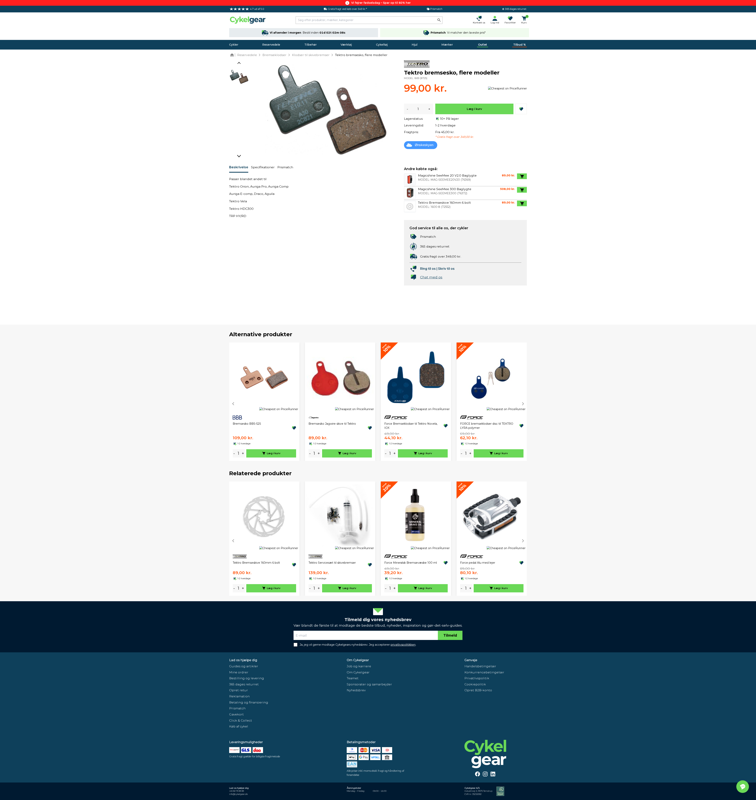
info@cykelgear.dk (238, 794)
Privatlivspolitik (476, 678)
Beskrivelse (238, 167)
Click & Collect (240, 720)
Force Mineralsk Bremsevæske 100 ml (410, 562)
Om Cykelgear (358, 660)
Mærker (447, 44)
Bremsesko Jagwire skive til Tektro (332, 423)
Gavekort (236, 714)
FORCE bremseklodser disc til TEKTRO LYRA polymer (486, 426)
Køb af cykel (238, 726)
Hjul (414, 44)
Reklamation (239, 696)
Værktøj (346, 44)
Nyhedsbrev (356, 690)
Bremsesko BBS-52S (247, 423)
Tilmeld (450, 635)
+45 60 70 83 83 (236, 791)
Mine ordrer (238, 672)
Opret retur (238, 690)
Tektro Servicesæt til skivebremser (332, 562)
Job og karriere (359, 666)
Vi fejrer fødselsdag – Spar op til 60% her (381, 3)
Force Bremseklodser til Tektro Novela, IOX (410, 426)
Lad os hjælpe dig (243, 660)
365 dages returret (244, 684)
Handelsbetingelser (480, 666)
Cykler (233, 44)
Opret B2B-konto (478, 690)
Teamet (353, 678)
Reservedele (271, 44)
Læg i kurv (474, 109)
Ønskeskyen (424, 145)
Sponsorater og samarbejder (369, 684)
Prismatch (285, 167)
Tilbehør (310, 44)
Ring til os (428, 269)
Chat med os (431, 277)
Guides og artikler (243, 666)
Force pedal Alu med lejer (477, 562)
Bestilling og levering (246, 678)
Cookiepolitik (475, 684)
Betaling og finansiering (248, 702)
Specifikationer (263, 167)
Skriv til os (446, 269)
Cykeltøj (382, 44)
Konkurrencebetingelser (484, 672)
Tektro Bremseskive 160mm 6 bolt (256, 562)
